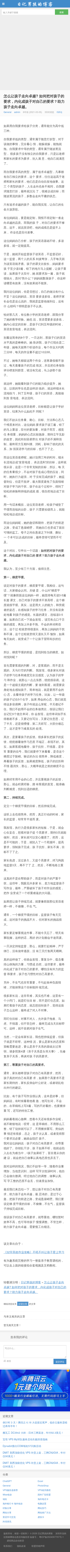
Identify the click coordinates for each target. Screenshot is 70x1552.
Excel (40, 1481)
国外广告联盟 (44, 1494)
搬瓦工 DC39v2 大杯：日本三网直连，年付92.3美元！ (33, 1432)
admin (17, 111)
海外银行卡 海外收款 (13, 1503)
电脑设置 (42, 1503)
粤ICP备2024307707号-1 (51, 1536)
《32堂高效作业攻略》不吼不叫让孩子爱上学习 (34, 1252)
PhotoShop (43, 1485)
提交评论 (60, 1361)
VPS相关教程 (44, 1489)
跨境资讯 (7, 1521)
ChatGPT (7, 1481)
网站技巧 (42, 1507)
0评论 (59, 111)
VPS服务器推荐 (10, 1489)
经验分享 (7, 1507)
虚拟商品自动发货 (15, 1540)
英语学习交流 (9, 1516)
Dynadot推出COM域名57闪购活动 (22, 1446)
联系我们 (8, 1545)
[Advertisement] (35, 53)
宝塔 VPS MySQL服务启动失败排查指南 (25, 1439)
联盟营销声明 (38, 1545)
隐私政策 (21, 1545)
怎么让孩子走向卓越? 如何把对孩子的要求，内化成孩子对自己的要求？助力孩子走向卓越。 (34, 101)
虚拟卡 (41, 1516)
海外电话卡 (43, 1498)
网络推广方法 (44, 1512)
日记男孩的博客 (35, 4)
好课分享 (22, 1303)
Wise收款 (7, 1494)
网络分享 (7, 1512)
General (7, 111)
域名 (5, 1498)
